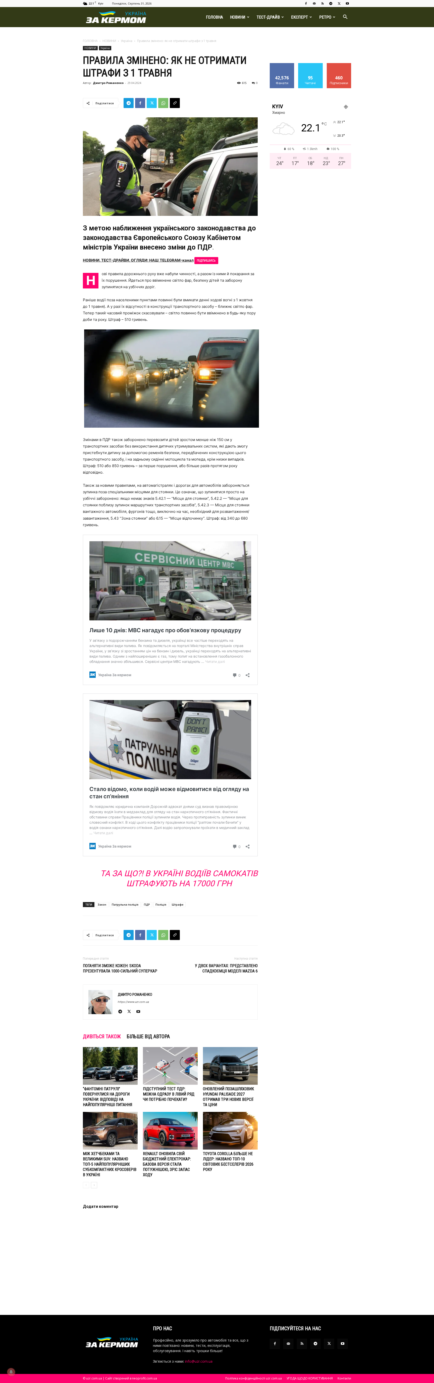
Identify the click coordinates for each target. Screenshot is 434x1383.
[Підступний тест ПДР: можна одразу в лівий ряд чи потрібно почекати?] (170, 1066)
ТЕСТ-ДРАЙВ (268, 17)
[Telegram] (331, 3)
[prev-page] (86, 1185)
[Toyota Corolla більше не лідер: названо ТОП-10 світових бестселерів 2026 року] (230, 1131)
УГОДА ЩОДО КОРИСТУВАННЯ (310, 1378)
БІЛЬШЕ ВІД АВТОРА (148, 1036)
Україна (126, 41)
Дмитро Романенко (108, 83)
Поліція (160, 904)
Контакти (344, 1378)
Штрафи (177, 904)
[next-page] (94, 1185)
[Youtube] (347, 3)
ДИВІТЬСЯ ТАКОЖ (102, 1036)
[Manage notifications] (11, 1372)
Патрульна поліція (125, 904)
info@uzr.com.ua (198, 1361)
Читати (310, 65)
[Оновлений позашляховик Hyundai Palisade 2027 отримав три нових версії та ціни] (230, 1066)
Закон (102, 904)
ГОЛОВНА (214, 17)
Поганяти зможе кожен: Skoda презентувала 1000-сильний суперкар (120, 968)
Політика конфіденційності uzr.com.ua (253, 1378)
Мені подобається (282, 67)
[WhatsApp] (163, 103)
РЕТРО (325, 17)
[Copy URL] (175, 103)
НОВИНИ (237, 17)
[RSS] (322, 3)
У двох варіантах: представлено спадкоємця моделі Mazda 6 (226, 968)
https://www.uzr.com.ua (133, 1002)
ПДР (147, 904)
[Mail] (314, 3)
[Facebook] (306, 3)
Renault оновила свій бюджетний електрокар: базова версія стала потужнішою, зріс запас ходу (167, 1164)
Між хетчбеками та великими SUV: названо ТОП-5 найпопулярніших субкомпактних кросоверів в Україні (109, 1164)
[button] (345, 17)
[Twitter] (339, 3)
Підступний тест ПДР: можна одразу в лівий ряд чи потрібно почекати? (168, 1094)
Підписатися (339, 65)
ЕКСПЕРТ (299, 17)
